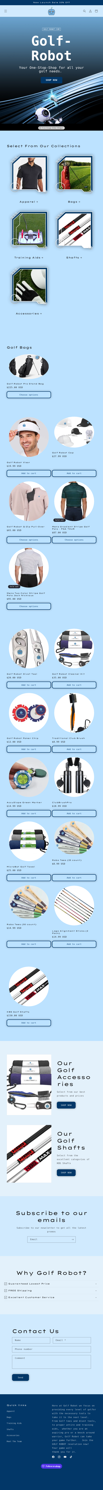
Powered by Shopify (35, 1486)
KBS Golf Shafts (18, 1012)
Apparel (27, 201)
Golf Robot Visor (18, 462)
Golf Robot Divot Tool (22, 674)
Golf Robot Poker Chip (22, 738)
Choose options (28, 395)
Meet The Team (14, 1441)
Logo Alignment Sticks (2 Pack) (70, 932)
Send (20, 1377)
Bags (72, 201)
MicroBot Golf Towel (21, 867)
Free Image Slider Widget (52, 128)
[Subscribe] (73, 1239)
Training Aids (27, 257)
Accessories (27, 313)
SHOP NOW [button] (51, 80)
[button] (6, 11)
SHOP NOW (66, 1105)
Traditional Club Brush (68, 738)
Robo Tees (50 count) (21, 924)
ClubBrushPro (62, 802)
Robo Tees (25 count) (67, 860)
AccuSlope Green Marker (24, 802)
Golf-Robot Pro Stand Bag (25, 384)
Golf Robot (20, 1486)
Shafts (72, 257)
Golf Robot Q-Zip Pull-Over (26, 527)
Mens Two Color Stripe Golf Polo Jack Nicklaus (26, 594)
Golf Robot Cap (63, 453)
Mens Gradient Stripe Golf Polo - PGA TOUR (71, 528)
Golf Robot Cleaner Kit (68, 674)
